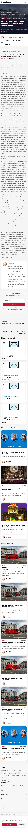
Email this (7, 44)
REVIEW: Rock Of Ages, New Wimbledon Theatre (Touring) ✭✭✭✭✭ (13, 526)
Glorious (4, 422)
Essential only (22, 824)
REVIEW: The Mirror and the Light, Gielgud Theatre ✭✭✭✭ (11, 488)
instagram (4, 808)
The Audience (5, 358)
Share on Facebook (17, 40)
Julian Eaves (11, 263)
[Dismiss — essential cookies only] (25, 819)
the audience (9, 137)
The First (4, 401)
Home (2, 12)
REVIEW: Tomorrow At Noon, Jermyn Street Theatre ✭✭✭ (12, 605)
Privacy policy (15, 309)
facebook (11, 808)
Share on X (7, 40)
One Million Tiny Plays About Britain (10, 380)
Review (16, 12)
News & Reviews (9, 12)
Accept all (9, 824)
